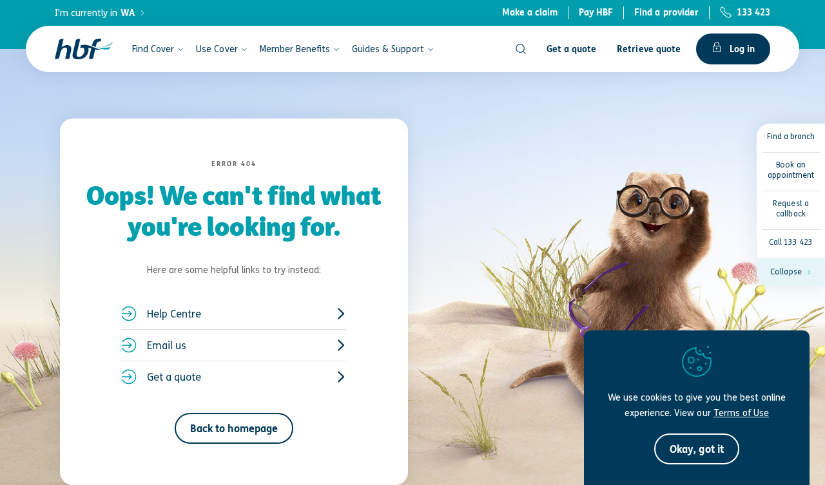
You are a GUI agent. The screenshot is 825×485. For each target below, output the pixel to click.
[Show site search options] (520, 49)
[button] (791, 272)
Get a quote (174, 377)
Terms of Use (741, 412)
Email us (166, 345)
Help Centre (174, 314)
